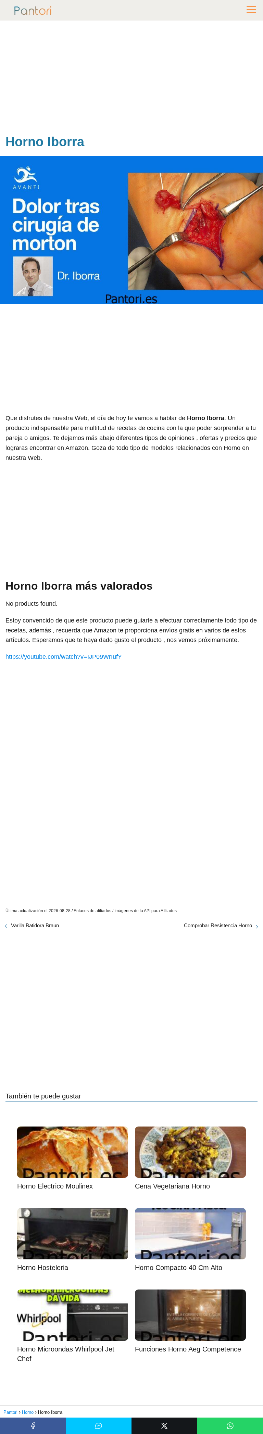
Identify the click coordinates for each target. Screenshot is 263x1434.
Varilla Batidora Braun (35, 925)
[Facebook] (33, 1426)
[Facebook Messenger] (99, 1426)
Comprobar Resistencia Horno (218, 925)
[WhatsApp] (230, 1426)
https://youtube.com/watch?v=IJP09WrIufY (63, 656)
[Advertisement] (131, 79)
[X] (164, 1426)
